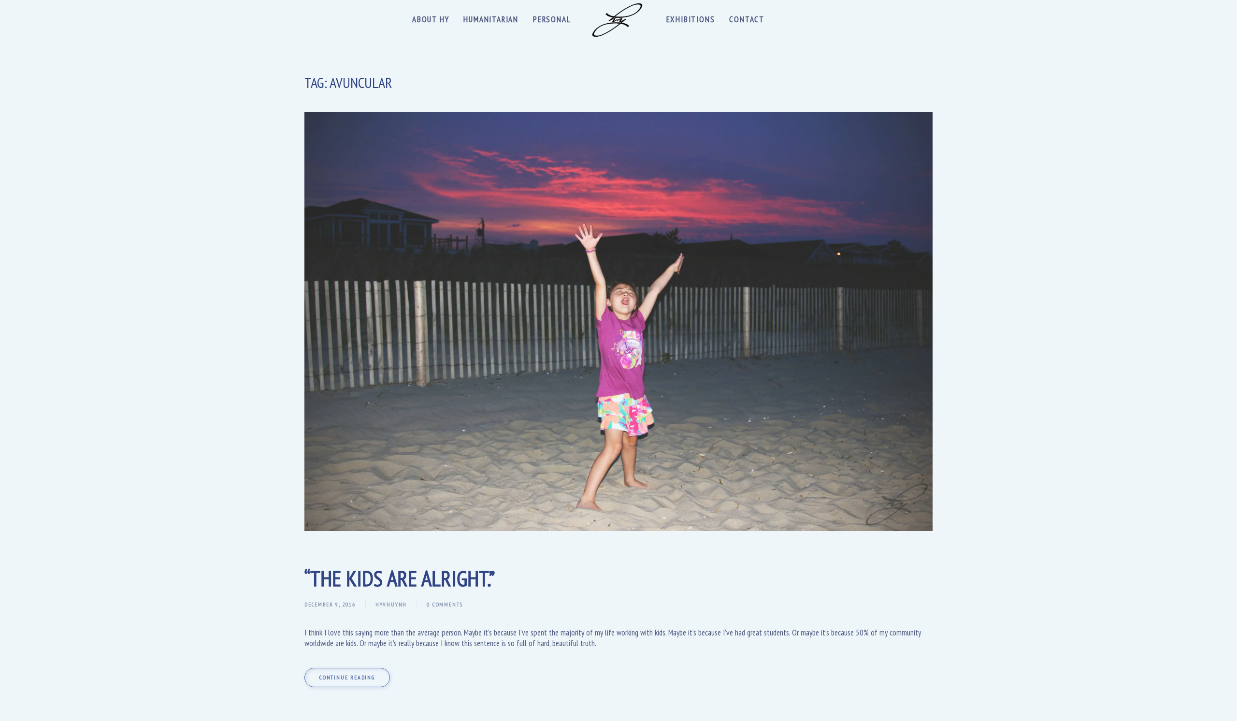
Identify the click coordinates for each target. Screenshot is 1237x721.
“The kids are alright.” (399, 578)
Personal (552, 19)
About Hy (430, 19)
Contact (746, 19)
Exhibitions (690, 19)
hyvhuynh (391, 604)
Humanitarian (490, 19)
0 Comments (445, 604)
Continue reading (347, 677)
